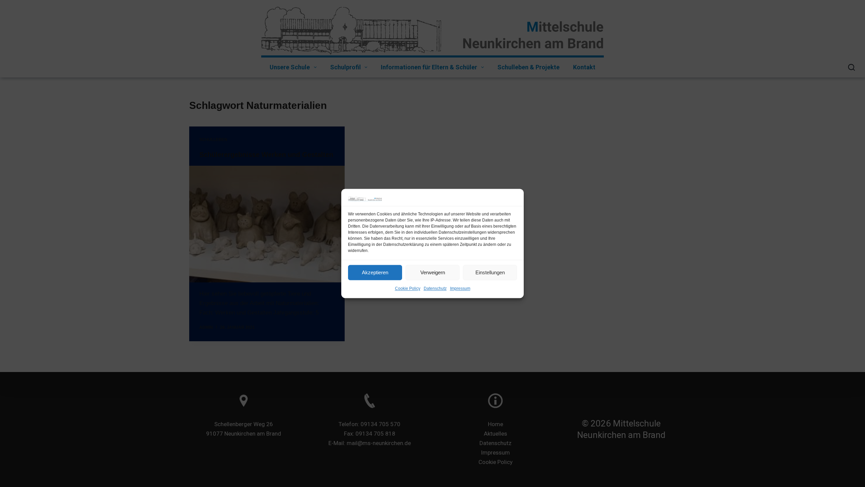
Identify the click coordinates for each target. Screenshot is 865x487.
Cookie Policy (407, 288)
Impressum (460, 288)
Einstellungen (490, 272)
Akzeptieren (375, 272)
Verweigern (432, 272)
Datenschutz (435, 288)
